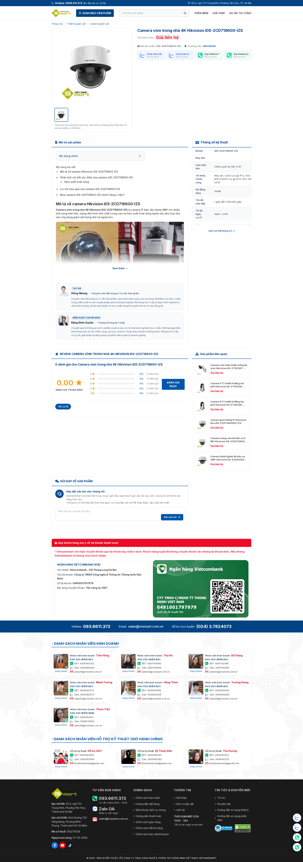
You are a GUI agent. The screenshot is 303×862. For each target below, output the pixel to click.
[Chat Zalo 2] (297, 827)
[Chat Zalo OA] (297, 817)
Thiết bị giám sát (76, 23)
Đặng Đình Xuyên (82, 322)
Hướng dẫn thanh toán (148, 816)
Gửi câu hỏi (170, 517)
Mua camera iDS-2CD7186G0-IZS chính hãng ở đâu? (92, 194)
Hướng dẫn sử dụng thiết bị (232, 809)
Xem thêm (118, 268)
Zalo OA (107, 808)
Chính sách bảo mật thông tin (152, 834)
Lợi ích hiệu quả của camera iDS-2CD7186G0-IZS (90, 189)
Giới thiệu (181, 797)
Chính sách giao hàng (148, 822)
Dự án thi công (240, 13)
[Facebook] (55, 845)
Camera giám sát (99, 23)
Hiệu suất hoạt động (76, 181)
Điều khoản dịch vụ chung (151, 809)
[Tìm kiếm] (185, 13)
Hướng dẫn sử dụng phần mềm (232, 818)
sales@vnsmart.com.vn (145, 626)
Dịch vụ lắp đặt (185, 803)
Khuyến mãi (223, 803)
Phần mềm (201, 13)
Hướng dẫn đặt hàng (147, 803)
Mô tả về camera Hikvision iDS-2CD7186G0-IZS (89, 171)
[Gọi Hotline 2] (297, 847)
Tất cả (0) (63, 406)
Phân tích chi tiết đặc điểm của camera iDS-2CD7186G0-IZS (96, 177)
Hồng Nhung (79, 293)
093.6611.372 (96, 626)
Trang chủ (57, 23)
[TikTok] (70, 845)
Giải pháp (219, 13)
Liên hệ (180, 809)
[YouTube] (62, 845)
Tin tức (221, 797)
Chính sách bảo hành (148, 797)
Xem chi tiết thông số (220, 230)
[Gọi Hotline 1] (297, 837)
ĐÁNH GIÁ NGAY (173, 384)
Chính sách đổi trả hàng (149, 828)
